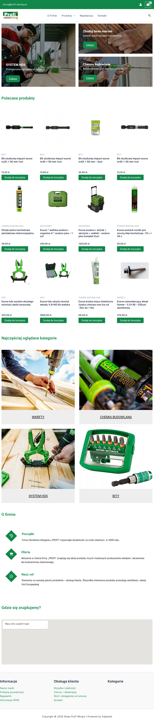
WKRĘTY (38, 417)
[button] (73, 16)
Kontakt (102, 15)
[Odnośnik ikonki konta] (140, 4)
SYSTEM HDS (38, 496)
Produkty (67, 15)
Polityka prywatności (12, 692)
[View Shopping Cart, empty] (148, 4)
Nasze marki (7, 688)
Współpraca (86, 15)
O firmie (52, 15)
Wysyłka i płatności (65, 688)
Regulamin (6, 696)
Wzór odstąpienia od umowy (70, 696)
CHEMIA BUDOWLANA (116, 417)
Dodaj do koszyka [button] (15, 177)
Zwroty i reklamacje (65, 692)
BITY (115, 496)
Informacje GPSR (9, 700)
